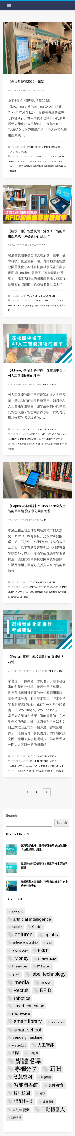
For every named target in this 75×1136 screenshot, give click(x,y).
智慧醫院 (46, 1077)
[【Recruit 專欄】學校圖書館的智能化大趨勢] (37, 630)
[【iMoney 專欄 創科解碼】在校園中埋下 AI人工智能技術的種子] (37, 343)
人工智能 (22, 443)
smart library (16, 305)
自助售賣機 (20, 1110)
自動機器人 (53, 1109)
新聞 (21, 166)
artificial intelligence (42, 434)
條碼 (42, 1093)
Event (30, 147)
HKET (32, 300)
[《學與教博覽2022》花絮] (37, 48)
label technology (49, 974)
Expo (38, 147)
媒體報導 (29, 305)
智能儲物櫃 (38, 166)
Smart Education (51, 147)
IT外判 (16, 974)
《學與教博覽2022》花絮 (26, 81)
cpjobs (44, 761)
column (61, 434)
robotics (22, 998)
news (32, 156)
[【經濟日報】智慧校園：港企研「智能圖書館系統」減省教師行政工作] (37, 204)
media (39, 300)
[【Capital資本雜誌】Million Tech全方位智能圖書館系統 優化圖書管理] (37, 480)
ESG (49, 942)
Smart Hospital (21, 1013)
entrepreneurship (25, 942)
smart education (47, 156)
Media (30, 296)
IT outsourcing (47, 958)
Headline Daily (19, 950)
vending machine (27, 1037)
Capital (33, 587)
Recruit (12, 766)
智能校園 (60, 770)
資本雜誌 (24, 596)
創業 (15, 1053)
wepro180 (19, 1045)
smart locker (26, 161)
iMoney (12, 439)
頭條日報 (16, 1117)
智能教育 (59, 166)
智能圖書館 (49, 166)
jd (46, 90)
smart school (43, 161)
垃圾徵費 (33, 1053)
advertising (17, 911)
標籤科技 (23, 1101)
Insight (31, 429)
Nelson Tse (49, 384)
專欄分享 (40, 443)
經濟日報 (48, 1101)
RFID (45, 990)
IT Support (44, 966)
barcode (17, 927)
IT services (20, 966)
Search (11, 815)
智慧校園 (28, 166)
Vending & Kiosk (17, 152)
